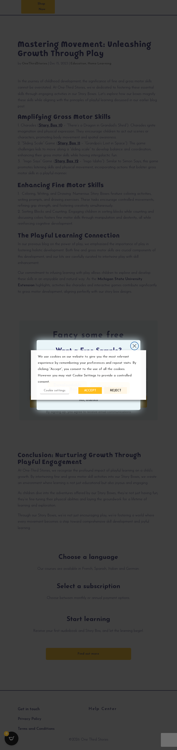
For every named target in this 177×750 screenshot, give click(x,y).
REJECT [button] (115, 390)
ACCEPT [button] (90, 390)
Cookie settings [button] (54, 390)
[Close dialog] (134, 346)
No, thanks (88, 400)
